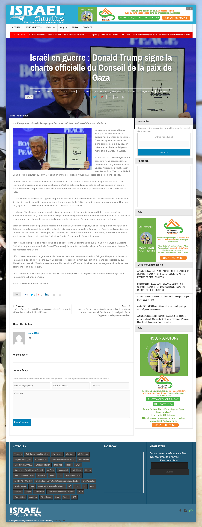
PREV (80, 491)
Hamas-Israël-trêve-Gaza (24, 475)
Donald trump (83, 459)
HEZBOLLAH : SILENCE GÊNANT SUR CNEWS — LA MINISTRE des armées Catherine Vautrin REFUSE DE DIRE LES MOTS (163, 274)
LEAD (77, 486)
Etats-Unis (121, 92)
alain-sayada (57, 454)
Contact (87, 27)
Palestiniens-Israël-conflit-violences (61, 491)
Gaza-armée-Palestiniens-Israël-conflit (29, 470)
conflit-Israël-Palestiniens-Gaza (62, 459)
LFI (84, 486)
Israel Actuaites (20, 486)
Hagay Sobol (63, 470)
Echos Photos (34, 27)
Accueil (16, 27)
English (50, 27)
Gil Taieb (50, 470)
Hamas (135, 92)
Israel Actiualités (89, 481)
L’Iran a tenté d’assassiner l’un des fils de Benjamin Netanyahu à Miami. (32, 35)
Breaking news (109, 92)
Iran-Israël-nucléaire (73, 475)
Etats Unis (58, 465)
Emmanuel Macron (43, 465)
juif (69, 486)
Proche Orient (20, 497)
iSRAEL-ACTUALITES (23, 481)
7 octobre (18, 454)
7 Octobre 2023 (87, 92)
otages (28, 491)
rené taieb (33, 497)
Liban (92, 486)
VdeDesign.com (59, 520)
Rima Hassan (46, 497)
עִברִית (63, 27)
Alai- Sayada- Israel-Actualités (37, 454)
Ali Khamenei (83, 454)
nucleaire (18, 491)
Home (12, 116)
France (68, 465)
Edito (75, 27)
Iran (60, 475)
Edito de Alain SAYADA (23, 465)
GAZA (78, 465)
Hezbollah (41, 475)
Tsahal (65, 497)
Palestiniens (39, 491)
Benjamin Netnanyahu (23, 459)
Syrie (57, 497)
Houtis (52, 475)
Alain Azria (70, 454)
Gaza (129, 92)
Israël (142, 92)
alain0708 (47, 92)
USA (74, 497)
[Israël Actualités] (37, 14)
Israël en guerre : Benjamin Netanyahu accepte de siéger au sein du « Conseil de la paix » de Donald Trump (42, 309)
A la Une (98, 92)
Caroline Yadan (41, 459)
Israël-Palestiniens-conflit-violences (51, 486)
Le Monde (149, 92)
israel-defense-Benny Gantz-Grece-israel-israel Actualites (57, 481)
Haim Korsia (76, 470)
